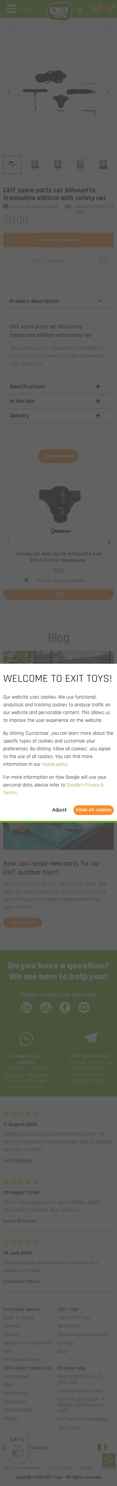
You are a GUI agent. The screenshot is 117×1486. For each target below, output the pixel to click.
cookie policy (55, 764)
